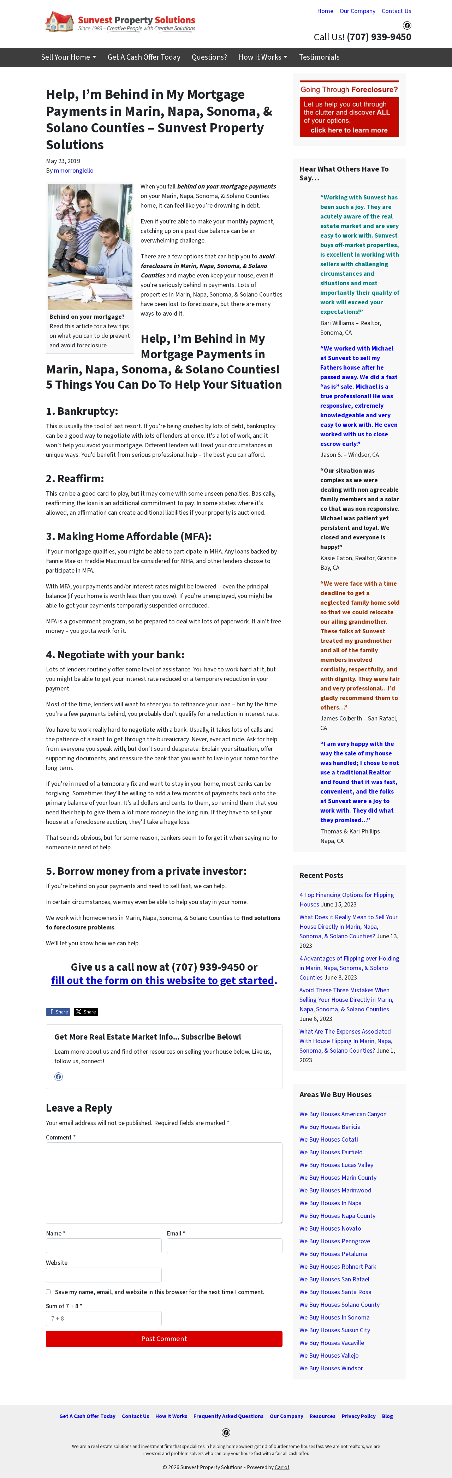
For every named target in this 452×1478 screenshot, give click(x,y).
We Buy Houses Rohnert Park (337, 1266)
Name (56, 1233)
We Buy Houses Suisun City (334, 1330)
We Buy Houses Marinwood (335, 1190)
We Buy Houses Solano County (339, 1304)
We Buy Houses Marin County (337, 1177)
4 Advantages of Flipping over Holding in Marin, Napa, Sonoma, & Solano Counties (349, 968)
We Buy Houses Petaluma (333, 1254)
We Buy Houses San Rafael (334, 1279)
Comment (61, 1137)
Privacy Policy (359, 1416)
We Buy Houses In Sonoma (334, 1317)
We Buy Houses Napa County (337, 1215)
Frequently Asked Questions (228, 1416)
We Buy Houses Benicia (330, 1127)
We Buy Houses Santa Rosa (335, 1292)
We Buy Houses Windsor (331, 1368)
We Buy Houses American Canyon (343, 1114)
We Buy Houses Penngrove (334, 1241)
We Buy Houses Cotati (328, 1139)
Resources (322, 1416)
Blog (387, 1416)
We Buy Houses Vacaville (331, 1343)
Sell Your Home (65, 57)
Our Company (357, 11)
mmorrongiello (74, 170)
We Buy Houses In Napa (330, 1203)
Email (176, 1233)
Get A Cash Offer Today (144, 57)
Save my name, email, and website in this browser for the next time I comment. (159, 1292)
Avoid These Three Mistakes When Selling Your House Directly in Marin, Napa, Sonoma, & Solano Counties (346, 1000)
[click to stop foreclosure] (349, 109)
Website (56, 1262)
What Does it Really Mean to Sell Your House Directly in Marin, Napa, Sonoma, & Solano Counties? (348, 927)
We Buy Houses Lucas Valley (336, 1165)
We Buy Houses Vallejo (329, 1355)
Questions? (209, 57)
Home (325, 11)
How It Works (260, 57)
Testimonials (319, 57)
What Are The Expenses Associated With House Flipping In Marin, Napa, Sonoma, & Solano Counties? (345, 1041)
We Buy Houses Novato (330, 1228)
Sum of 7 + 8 (64, 1306)
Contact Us (396, 11)
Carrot (282, 1467)
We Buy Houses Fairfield (331, 1152)
